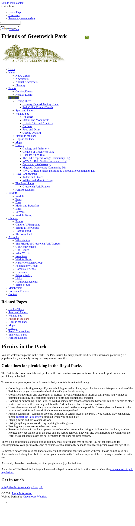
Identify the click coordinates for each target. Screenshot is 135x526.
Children (13, 218)
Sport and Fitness (25, 110)
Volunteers (21, 256)
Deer (18, 202)
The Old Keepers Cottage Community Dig (46, 157)
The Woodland (23, 234)
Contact (12, 294)
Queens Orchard (31, 132)
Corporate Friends (25, 268)
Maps (18, 142)
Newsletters (21, 78)
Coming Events (24, 91)
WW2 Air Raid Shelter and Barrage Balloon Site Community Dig (58, 170)
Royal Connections (26, 173)
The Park (13, 97)
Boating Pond (23, 230)
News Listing (22, 75)
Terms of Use (22, 284)
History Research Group (29, 262)
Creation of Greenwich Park (38, 151)
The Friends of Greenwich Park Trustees (37, 243)
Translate (14, 29)
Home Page (14, 12)
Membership (15, 287)
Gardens (27, 126)
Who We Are (22, 240)
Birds (18, 208)
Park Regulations (24, 189)
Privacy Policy (23, 275)
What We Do (22, 253)
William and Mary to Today (37, 180)
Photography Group (26, 265)
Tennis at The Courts (27, 227)
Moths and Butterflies (27, 205)
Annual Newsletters (26, 81)
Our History (22, 249)
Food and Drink (31, 129)
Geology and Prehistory (35, 148)
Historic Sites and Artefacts (37, 123)
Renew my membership (21, 18)
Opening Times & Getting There (40, 104)
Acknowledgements (26, 281)
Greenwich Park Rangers (36, 186)
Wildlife (12, 192)
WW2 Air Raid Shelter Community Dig (44, 161)
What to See (22, 113)
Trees (18, 199)
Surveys (19, 211)
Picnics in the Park (25, 135)
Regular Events (24, 94)
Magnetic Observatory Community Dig (44, 167)
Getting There (23, 100)
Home (11, 69)
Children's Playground (27, 224)
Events (12, 88)
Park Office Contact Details (37, 107)
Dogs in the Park (24, 138)
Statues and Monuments (35, 119)
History (19, 145)
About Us (13, 237)
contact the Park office (28, 416)
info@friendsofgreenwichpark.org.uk (22, 487)
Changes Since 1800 (33, 154)
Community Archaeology (36, 164)
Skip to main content (12, 2)
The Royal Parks (24, 183)
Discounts (14, 15)
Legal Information (22, 493)
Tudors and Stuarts (32, 177)
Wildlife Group (23, 215)
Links (18, 278)
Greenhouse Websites (35, 496)
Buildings (27, 116)
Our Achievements (25, 246)
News (11, 72)
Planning (20, 85)
